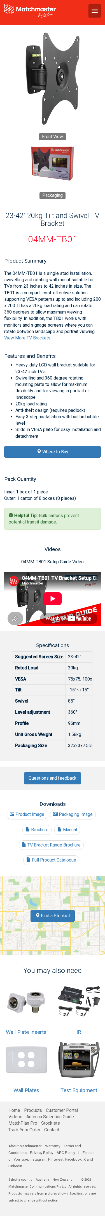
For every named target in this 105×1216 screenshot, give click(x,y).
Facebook (73, 1159)
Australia (42, 1179)
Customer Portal (62, 1110)
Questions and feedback (52, 778)
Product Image (29, 814)
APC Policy (66, 1152)
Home (14, 1110)
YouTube (20, 1159)
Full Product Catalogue (53, 860)
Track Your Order (24, 1129)
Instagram (38, 1159)
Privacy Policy (41, 1152)
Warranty (52, 1146)
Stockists (50, 1123)
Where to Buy (54, 451)
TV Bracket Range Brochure (53, 845)
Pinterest (56, 1159)
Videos (15, 1116)
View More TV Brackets (27, 338)
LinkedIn (15, 1166)
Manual (69, 829)
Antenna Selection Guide (50, 1116)
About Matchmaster (25, 1146)
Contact (51, 1129)
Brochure (39, 829)
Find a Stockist (55, 915)
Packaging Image (75, 814)
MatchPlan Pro (22, 1123)
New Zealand (63, 1179)
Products (33, 1110)
